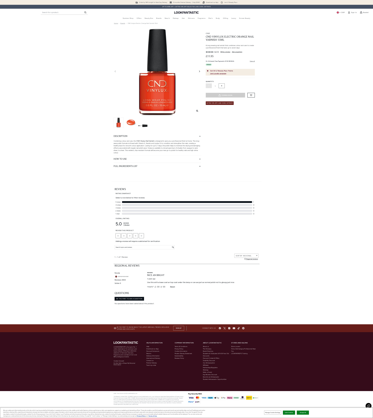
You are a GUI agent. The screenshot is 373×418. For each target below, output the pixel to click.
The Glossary (207, 349)
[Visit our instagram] (229, 328)
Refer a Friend (207, 372)
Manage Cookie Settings (272, 412)
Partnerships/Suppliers (210, 367)
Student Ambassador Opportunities (214, 379)
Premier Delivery (151, 363)
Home (116, 23)
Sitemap (205, 370)
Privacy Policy (179, 349)
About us (206, 346)
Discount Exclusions (152, 351)
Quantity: (210, 81)
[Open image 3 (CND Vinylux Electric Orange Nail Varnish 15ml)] (143, 122)
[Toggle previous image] (115, 71)
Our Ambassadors (209, 363)
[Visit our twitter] (224, 328)
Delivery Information (153, 356)
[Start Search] (85, 12)
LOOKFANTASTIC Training (239, 353)
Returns (148, 353)
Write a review (225, 52)
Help (147, 346)
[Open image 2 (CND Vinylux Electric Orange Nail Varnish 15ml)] (131, 122)
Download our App (152, 349)
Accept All (303, 412)
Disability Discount (209, 360)
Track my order (151, 365)
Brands (122, 23)
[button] (368, 406)
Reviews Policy (179, 358)
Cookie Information (181, 351)
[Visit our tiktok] (238, 328)
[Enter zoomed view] (197, 111)
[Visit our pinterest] (243, 328)
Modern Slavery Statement (183, 353)
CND (208, 33)
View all (252, 61)
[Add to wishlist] (251, 95)
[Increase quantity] (222, 85)
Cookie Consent (119, 361)
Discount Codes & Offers (211, 358)
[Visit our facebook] (220, 328)
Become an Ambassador (211, 377)
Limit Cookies (289, 412)
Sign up (178, 328)
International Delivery (153, 358)
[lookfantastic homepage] (186, 12)
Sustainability (179, 356)
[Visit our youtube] (234, 328)
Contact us (150, 360)
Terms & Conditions (181, 346)
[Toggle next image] (199, 71)
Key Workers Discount (210, 374)
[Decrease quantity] (209, 85)
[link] (352, 12)
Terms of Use (152, 416)
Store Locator (235, 346)
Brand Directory (208, 351)
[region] (186, 412)
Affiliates (206, 365)
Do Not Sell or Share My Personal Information (124, 364)
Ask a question (237, 52)
